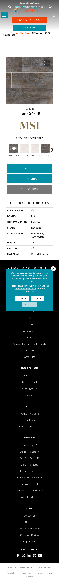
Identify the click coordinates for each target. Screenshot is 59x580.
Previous (7, 148)
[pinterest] (34, 556)
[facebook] (18, 556)
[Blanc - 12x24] (24, 148)
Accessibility (11, 573)
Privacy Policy (25, 573)
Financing (29, 178)
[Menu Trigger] (4, 15)
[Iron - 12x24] (45, 148)
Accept (22, 299)
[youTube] (40, 556)
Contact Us (29, 168)
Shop (27, 33)
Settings (29, 304)
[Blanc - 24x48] (35, 148)
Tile (21, 33)
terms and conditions (25, 288)
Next (52, 148)
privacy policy (34, 285)
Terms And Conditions (43, 573)
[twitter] (23, 556)
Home (6, 33)
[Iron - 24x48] (14, 148)
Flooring (14, 33)
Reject (37, 299)
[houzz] (29, 556)
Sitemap (29, 577)
